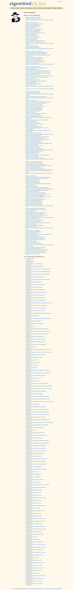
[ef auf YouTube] (53, 8)
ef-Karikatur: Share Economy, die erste (33, 531)
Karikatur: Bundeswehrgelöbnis (32, 181)
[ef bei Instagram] (52, 8)
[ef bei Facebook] (48, 8)
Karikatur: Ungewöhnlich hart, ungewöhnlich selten (36, 212)
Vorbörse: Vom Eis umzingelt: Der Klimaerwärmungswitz (37, 440)
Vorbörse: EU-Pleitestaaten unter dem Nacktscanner (36, 458)
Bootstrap (51, 588)
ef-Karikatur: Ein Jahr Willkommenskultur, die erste (36, 575)
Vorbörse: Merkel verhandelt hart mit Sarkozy (35, 453)
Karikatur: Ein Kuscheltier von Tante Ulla (34, 51)
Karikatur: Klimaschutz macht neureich (34, 83)
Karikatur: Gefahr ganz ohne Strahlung (34, 198)
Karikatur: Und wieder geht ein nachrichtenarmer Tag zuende (38, 222)
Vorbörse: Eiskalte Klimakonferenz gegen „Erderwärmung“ (37, 414)
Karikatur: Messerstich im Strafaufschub (34, 162)
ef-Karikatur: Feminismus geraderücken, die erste (36, 526)
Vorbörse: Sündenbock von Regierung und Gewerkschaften (38, 279)
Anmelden (60, 1)
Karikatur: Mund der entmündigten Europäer (35, 42)
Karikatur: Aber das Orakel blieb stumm (34, 60)
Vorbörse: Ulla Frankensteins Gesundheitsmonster (36, 307)
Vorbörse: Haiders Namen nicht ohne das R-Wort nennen (37, 383)
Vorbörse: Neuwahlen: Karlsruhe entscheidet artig (36, 300)
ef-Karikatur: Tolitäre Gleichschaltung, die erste (35, 578)
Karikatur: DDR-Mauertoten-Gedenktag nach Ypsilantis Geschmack (39, 134)
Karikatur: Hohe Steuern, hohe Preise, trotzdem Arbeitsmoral (38, 177)
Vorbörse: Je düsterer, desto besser (33, 362)
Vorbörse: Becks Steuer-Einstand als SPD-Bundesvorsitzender (38, 318)
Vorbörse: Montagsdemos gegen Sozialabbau (35, 276)
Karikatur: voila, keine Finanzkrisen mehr (34, 107)
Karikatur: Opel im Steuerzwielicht (33, 36)
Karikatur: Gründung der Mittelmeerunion (34, 200)
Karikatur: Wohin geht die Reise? (32, 31)
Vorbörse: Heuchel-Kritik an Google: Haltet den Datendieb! (37, 419)
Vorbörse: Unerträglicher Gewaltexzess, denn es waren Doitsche (39, 352)
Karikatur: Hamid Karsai (31, 27)
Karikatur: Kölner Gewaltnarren (32, 62)
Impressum (45, 8)
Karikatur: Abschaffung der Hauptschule (34, 248)
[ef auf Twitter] (50, 8)
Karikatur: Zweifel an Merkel (31, 35)
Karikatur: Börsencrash (30, 78)
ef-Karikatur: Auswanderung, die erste (33, 560)
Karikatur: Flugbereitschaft (31, 121)
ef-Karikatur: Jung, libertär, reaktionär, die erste (35, 562)
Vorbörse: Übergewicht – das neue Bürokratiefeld (36, 344)
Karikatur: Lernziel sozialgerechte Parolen (34, 23)
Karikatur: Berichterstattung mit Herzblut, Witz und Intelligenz (38, 73)
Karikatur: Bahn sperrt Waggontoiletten (34, 126)
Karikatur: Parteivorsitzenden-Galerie (33, 66)
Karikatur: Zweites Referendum (32, 242)
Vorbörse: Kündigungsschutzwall (32, 315)
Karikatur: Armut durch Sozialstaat (33, 230)
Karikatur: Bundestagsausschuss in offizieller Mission (37, 120)
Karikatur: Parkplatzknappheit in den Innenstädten (36, 81)
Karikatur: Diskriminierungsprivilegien (33, 135)
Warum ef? (14, 8)
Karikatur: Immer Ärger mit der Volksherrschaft (35, 251)
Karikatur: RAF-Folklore (31, 82)
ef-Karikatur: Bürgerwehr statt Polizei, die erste (35, 521)
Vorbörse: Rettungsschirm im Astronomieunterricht (36, 448)
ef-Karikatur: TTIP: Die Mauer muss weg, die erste (36, 528)
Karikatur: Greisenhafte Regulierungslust (34, 142)
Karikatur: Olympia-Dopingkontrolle (33, 114)
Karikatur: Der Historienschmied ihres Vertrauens (36, 96)
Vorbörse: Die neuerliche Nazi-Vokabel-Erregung (36, 354)
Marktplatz (40, 8)
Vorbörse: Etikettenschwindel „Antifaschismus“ (35, 432)
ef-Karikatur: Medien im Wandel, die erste (34, 523)
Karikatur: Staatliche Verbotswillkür (33, 17)
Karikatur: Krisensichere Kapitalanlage (34, 161)
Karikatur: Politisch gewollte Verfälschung (34, 148)
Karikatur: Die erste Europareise (32, 253)
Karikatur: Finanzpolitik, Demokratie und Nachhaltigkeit (37, 187)
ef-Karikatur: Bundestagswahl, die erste (34, 500)
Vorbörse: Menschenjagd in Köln (32, 380)
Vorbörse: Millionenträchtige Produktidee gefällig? (36, 406)
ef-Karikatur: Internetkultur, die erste (33, 539)
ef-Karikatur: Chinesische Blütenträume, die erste (36, 552)
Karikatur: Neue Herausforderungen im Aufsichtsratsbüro (37, 136)
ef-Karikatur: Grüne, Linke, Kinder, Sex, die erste (35, 497)
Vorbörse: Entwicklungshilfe (31, 367)
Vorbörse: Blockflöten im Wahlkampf (33, 474)
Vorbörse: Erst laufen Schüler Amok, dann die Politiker (37, 333)
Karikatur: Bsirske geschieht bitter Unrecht (34, 151)
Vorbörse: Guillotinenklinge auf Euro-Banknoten (35, 461)
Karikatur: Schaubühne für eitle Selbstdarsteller (35, 208)
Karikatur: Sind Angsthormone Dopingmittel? (35, 138)
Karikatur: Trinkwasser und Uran (32, 147)
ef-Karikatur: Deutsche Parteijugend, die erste (35, 510)
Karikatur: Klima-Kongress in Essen (33, 18)
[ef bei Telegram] (55, 8)
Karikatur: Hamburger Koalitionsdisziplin (34, 109)
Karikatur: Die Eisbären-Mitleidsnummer (34, 57)
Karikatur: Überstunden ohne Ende (33, 26)
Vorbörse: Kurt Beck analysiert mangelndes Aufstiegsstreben (38, 331)
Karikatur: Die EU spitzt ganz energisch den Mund (36, 103)
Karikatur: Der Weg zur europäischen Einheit (35, 247)
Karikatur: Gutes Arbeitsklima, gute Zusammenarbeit (36, 178)
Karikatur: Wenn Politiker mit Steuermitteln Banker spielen (37, 70)
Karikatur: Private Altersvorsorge (32, 91)
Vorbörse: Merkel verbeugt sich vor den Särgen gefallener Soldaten (39, 422)
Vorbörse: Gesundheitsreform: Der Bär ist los (35, 323)
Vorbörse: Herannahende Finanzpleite (33, 456)
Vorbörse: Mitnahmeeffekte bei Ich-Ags (33, 281)
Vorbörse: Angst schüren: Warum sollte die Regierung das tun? (38, 349)
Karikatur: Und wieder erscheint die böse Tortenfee (36, 252)
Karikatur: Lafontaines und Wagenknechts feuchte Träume (37, 71)
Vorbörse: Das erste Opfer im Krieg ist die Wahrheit (36, 469)
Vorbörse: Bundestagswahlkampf (32, 404)
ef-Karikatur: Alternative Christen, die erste (34, 583)
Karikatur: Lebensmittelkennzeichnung (34, 216)
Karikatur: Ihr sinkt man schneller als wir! (34, 157)
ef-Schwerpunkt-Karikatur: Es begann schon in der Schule (37, 484)
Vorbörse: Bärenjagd (30, 258)
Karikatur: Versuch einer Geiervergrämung (34, 58)
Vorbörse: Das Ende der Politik (32, 359)
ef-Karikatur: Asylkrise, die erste (32, 557)
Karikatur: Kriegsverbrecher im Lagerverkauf (35, 168)
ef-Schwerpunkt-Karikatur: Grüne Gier (33, 482)
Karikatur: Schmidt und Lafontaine (33, 79)
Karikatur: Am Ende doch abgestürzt (33, 92)
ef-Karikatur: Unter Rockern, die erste (33, 502)
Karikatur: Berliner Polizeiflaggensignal (34, 108)
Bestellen (18, 8)
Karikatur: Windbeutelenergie (32, 144)
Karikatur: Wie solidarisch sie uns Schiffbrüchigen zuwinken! (38, 196)
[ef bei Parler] (57, 8)
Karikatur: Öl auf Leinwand (31, 100)
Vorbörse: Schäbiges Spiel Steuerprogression (35, 336)
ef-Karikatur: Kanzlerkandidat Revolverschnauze (35, 487)
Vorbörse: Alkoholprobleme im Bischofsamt (34, 427)
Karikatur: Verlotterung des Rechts (33, 140)
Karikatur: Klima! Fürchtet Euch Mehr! (33, 243)
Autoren (22, 8)
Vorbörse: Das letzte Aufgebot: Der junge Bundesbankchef (37, 443)
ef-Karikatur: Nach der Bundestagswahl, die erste (36, 505)
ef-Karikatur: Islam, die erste (31, 536)
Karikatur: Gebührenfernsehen (32, 218)
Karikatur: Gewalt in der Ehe (31, 186)
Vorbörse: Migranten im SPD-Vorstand (33, 466)
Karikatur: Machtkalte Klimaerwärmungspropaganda (36, 52)
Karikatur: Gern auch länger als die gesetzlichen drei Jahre (38, 194)
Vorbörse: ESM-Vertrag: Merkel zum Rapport (35, 479)
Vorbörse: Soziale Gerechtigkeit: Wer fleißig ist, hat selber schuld (39, 302)
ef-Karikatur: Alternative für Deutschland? (34, 489)
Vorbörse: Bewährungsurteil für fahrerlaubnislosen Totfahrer (38, 370)
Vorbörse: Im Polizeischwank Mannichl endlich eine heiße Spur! (39, 388)
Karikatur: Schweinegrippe (31, 22)
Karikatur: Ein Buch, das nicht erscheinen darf (35, 199)
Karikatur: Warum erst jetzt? (31, 153)
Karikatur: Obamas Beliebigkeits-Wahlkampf (35, 195)
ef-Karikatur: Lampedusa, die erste (33, 508)
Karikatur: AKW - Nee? (30, 240)
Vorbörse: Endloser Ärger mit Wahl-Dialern (34, 263)
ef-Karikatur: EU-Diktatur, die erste (33, 573)
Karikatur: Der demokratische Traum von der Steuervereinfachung (39, 217)
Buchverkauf (30, 8)
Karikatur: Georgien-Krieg (31, 125)
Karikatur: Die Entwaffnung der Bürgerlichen (35, 225)
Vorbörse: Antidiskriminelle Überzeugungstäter (35, 289)
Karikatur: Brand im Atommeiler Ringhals (34, 204)
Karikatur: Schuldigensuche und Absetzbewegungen (36, 68)
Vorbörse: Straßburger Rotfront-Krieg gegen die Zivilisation (38, 396)
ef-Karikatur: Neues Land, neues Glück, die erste (35, 544)
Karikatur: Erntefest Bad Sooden (32, 122)
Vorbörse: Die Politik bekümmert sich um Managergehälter (37, 274)
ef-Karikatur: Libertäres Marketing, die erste (34, 567)
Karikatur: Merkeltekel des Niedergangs (34, 201)
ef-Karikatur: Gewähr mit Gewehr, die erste (34, 565)
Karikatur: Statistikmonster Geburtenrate (34, 116)
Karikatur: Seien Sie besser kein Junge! (34, 104)
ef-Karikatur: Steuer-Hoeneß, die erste (33, 495)
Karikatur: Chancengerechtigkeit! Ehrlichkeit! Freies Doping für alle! (39, 188)
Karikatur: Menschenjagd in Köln (32, 74)
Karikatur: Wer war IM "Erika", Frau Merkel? (35, 239)
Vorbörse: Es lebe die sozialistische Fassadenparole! (36, 305)
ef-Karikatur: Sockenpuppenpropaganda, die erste (36, 547)
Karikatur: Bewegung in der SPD (32, 152)
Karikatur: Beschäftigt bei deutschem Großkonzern (36, 53)
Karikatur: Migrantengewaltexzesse (33, 110)
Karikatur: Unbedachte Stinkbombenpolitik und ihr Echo (37, 139)
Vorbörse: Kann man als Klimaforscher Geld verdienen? (37, 409)
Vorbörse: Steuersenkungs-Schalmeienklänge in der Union (38, 398)
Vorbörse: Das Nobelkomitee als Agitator (34, 357)
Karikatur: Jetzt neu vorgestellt (32, 235)
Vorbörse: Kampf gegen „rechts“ (32, 471)
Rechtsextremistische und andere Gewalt (34, 287)
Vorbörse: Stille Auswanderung (32, 365)
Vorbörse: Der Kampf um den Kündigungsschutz (35, 297)
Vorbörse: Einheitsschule (31, 430)
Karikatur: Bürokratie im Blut (31, 233)
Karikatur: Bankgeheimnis (31, 34)
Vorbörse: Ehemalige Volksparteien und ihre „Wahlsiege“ (37, 424)
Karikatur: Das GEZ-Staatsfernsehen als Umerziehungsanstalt (38, 234)
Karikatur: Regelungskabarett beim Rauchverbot (36, 238)
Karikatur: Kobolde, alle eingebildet (33, 30)
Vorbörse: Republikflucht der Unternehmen (34, 266)
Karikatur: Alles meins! (30, 84)
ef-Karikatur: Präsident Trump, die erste (34, 580)
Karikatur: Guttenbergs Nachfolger (33, 47)
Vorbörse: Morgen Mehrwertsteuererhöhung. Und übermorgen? (38, 313)
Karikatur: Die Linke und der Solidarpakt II (34, 220)
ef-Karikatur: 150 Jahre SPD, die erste (33, 492)
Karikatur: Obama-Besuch (31, 175)
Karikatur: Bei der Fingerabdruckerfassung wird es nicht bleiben (39, 169)
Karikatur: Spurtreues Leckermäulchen (34, 146)
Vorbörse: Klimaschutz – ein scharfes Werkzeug (35, 339)
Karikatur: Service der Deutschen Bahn (34, 203)
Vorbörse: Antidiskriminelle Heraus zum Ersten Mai (36, 292)
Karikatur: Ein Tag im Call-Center (32, 179)
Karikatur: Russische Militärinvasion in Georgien (36, 113)
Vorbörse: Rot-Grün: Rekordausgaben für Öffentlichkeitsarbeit (38, 271)
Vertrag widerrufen (57, 588)
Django (46, 588)
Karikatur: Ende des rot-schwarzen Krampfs (35, 213)
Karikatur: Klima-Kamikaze (31, 226)
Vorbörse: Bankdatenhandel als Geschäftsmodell (36, 417)
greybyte (40, 588)
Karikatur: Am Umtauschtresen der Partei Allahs (35, 192)
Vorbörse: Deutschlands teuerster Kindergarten (35, 310)
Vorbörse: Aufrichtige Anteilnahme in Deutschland (36, 445)
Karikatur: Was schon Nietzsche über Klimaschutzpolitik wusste (39, 143)
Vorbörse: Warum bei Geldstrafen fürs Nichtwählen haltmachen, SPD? (40, 401)
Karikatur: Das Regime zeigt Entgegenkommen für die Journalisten (39, 149)
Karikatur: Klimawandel (30, 112)
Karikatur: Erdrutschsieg (31, 224)
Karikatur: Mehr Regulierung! (32, 69)
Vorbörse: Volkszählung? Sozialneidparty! (34, 393)
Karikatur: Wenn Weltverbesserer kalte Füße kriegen (36, 214)
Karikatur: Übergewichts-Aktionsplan (33, 231)
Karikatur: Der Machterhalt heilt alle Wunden (35, 237)
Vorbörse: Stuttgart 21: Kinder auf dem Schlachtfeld (36, 435)
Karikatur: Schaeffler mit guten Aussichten (34, 123)
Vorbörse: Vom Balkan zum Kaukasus (33, 378)
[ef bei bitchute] (61, 8)
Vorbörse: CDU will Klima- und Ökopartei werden (36, 375)
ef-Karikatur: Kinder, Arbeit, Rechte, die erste (35, 534)
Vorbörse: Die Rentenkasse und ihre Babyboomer (36, 450)
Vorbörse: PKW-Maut (30, 326)
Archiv (26, 8)
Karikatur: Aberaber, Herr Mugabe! (33, 221)
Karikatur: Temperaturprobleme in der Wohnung (35, 164)
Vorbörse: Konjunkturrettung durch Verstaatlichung (36, 391)
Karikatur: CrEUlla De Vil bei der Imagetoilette (35, 61)
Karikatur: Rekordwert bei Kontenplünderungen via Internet (38, 101)
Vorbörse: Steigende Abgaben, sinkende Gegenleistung (37, 328)
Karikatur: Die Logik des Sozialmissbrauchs (35, 105)
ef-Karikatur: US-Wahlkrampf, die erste (33, 570)
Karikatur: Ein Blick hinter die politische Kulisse (35, 40)
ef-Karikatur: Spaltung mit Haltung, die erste (34, 549)
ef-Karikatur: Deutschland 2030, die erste (34, 541)
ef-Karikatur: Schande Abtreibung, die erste (34, 554)
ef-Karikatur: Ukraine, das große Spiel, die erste (35, 518)
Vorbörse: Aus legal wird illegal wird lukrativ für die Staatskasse (38, 372)
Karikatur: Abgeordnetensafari (32, 45)
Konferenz (35, 8)
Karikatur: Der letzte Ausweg (32, 38)
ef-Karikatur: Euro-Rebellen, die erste (33, 513)
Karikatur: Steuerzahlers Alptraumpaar (33, 29)
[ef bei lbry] (59, 8)
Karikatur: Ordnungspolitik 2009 (32, 25)
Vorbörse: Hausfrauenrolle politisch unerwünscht (35, 341)
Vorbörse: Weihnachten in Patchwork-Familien (35, 284)
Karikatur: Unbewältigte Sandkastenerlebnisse (35, 32)
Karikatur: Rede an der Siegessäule (33, 182)
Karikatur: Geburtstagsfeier (31, 39)
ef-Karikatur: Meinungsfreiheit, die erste (34, 515)
